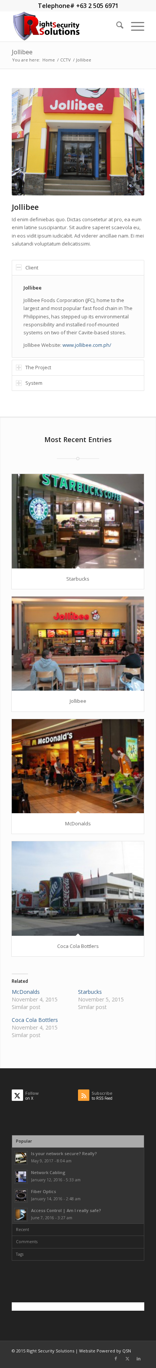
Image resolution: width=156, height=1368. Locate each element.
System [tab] (33, 382)
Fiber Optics (43, 1191)
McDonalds (78, 823)
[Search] (116, 26)
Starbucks (77, 578)
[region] (78, 316)
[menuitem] (116, 26)
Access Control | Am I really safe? (66, 1210)
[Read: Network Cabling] (21, 1177)
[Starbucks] (78, 521)
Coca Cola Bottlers (78, 946)
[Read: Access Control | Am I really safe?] (21, 1215)
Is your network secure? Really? (64, 1153)
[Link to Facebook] (116, 1358)
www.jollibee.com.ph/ (86, 345)
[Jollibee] (78, 644)
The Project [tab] (38, 367)
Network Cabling (48, 1172)
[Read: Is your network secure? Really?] (21, 1158)
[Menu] (133, 26)
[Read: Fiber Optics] (21, 1196)
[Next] (127, 141)
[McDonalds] (78, 766)
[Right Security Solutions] (65, 26)
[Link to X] (127, 1358)
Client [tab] (31, 267)
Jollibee (22, 52)
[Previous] (28, 141)
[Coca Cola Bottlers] (78, 888)
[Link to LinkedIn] (138, 1358)
